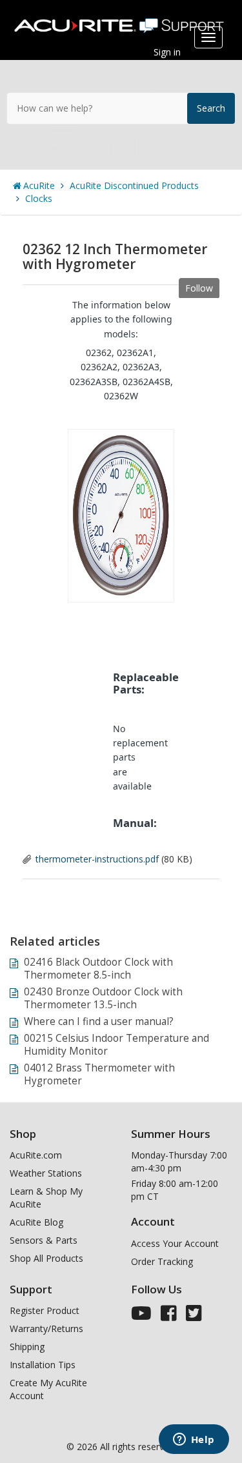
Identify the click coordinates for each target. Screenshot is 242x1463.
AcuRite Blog (36, 1222)
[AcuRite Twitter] (194, 1316)
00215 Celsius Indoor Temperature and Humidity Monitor (116, 1044)
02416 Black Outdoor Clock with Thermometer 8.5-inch (98, 968)
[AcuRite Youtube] (141, 1316)
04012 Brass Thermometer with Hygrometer (99, 1074)
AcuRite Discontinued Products (134, 185)
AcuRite (39, 185)
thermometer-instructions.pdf (97, 859)
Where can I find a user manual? (99, 1021)
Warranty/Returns (46, 1328)
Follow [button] (199, 288)
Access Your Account (175, 1243)
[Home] (121, 21)
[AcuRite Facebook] (169, 1316)
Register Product (44, 1310)
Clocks (38, 198)
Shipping (27, 1346)
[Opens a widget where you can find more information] (193, 1440)
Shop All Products (46, 1258)
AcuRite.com (36, 1155)
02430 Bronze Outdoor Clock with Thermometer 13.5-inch (103, 998)
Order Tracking (162, 1261)
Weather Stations (46, 1173)
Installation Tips (43, 1364)
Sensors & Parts (43, 1240)
